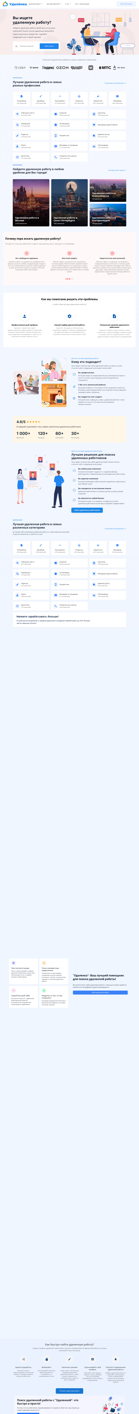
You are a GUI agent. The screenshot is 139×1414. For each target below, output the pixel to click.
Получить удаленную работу (69, 1391)
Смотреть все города (116, 170)
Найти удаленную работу (100, 992)
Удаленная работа (35, 4)
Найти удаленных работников (87, 510)
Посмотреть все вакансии (114, 83)
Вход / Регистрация (126, 4)
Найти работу (49, 46)
